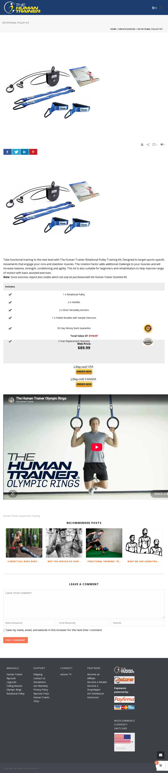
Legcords (11, 682)
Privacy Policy (40, 689)
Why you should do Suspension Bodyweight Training (65, 561)
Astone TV (65, 674)
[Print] (142, 144)
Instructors (93, 697)
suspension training (29, 516)
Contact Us (39, 678)
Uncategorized (127, 29)
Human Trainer (10, 516)
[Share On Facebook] (7, 152)
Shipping (37, 674)
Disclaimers (39, 682)
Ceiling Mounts (14, 685)
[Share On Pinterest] (33, 152)
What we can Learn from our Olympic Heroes (144, 561)
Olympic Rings (14, 689)
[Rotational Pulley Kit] (84, 90)
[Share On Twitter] (16, 152)
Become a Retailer (97, 682)
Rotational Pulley (15, 693)
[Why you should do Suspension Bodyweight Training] (64, 543)
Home (113, 29)
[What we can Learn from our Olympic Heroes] (144, 543)
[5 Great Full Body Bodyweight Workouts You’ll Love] (24, 543)
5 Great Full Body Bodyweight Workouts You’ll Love (25, 561)
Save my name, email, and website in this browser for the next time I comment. (54, 630)
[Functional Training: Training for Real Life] (104, 543)
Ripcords (11, 678)
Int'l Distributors (95, 693)
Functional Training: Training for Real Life (105, 561)
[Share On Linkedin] (25, 152)
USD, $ (119, 745)
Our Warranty (40, 685)
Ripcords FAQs (41, 693)
